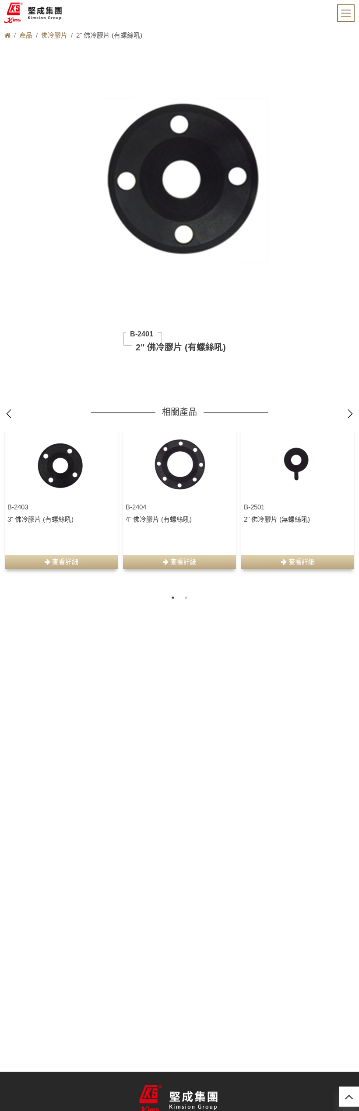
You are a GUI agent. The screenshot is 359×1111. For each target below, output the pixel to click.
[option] (61, 498)
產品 (25, 35)
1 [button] (173, 597)
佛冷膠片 (54, 35)
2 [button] (186, 597)
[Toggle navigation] (346, 13)
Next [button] (350, 413)
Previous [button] (8, 413)
